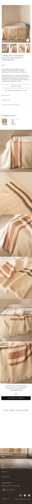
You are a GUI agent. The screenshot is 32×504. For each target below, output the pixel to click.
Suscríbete (7, 483)
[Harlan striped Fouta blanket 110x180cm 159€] (6, 121)
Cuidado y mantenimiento (11, 104)
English (5, 498)
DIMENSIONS (6, 95)
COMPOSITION (6, 100)
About (4, 472)
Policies (5, 477)
